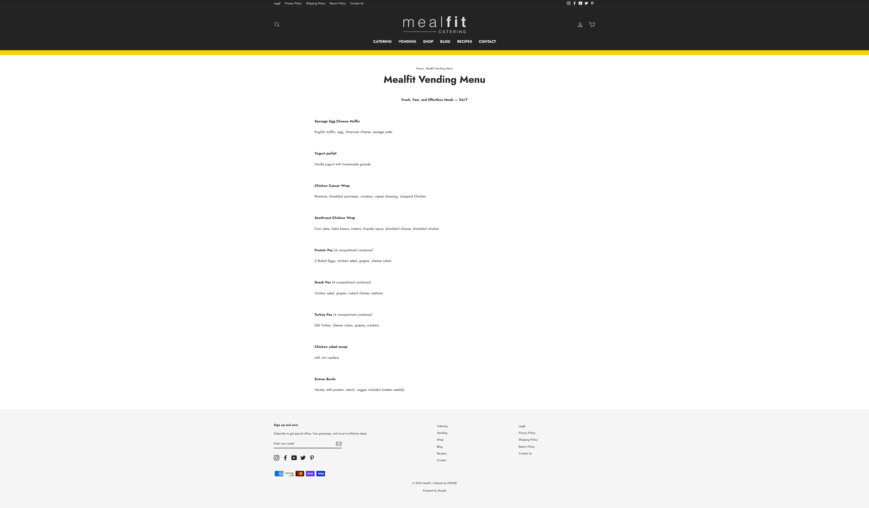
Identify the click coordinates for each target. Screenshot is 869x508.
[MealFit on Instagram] (276, 458)
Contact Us (356, 3)
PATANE (452, 483)
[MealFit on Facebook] (285, 458)
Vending (407, 41)
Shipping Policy (315, 3)
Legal (277, 3)
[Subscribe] (339, 443)
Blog (445, 41)
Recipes (464, 41)
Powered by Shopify (434, 491)
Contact (487, 41)
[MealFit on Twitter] (303, 458)
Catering (382, 41)
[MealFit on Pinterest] (312, 458)
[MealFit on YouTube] (294, 458)
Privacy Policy (293, 3)
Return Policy (338, 3)
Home (419, 68)
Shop (428, 41)
